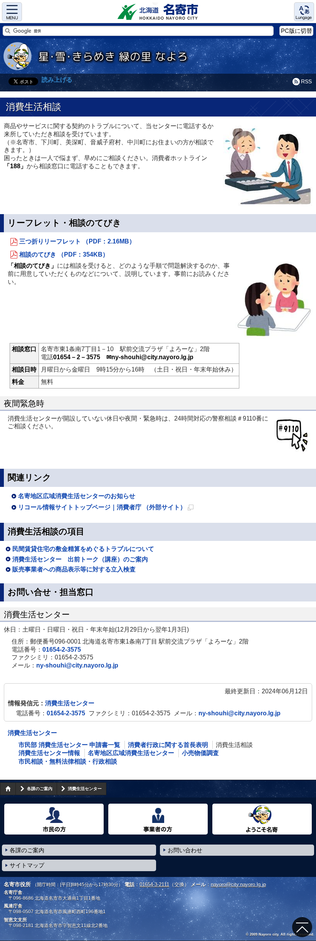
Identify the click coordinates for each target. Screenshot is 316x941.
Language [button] (304, 11)
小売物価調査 (200, 753)
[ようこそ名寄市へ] (262, 819)
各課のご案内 (39, 788)
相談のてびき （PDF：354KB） (64, 254)
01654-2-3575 (61, 649)
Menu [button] (12, 11)
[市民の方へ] (54, 819)
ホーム (7, 788)
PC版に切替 (296, 30)
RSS (306, 81)
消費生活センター (69, 703)
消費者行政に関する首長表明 (168, 745)
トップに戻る (302, 927)
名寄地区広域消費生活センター (131, 753)
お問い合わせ (185, 850)
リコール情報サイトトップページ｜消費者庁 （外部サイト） (105, 508)
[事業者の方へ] (158, 819)
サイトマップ (27, 865)
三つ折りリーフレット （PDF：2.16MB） (77, 241)
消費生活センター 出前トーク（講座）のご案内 (80, 559)
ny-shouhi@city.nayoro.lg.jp (77, 665)
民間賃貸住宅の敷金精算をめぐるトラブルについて (83, 549)
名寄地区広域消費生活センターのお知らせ (76, 496)
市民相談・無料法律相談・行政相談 (67, 761)
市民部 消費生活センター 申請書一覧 (69, 745)
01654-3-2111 (154, 884)
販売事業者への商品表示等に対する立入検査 (74, 569)
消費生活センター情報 (49, 753)
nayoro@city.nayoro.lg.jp (238, 884)
